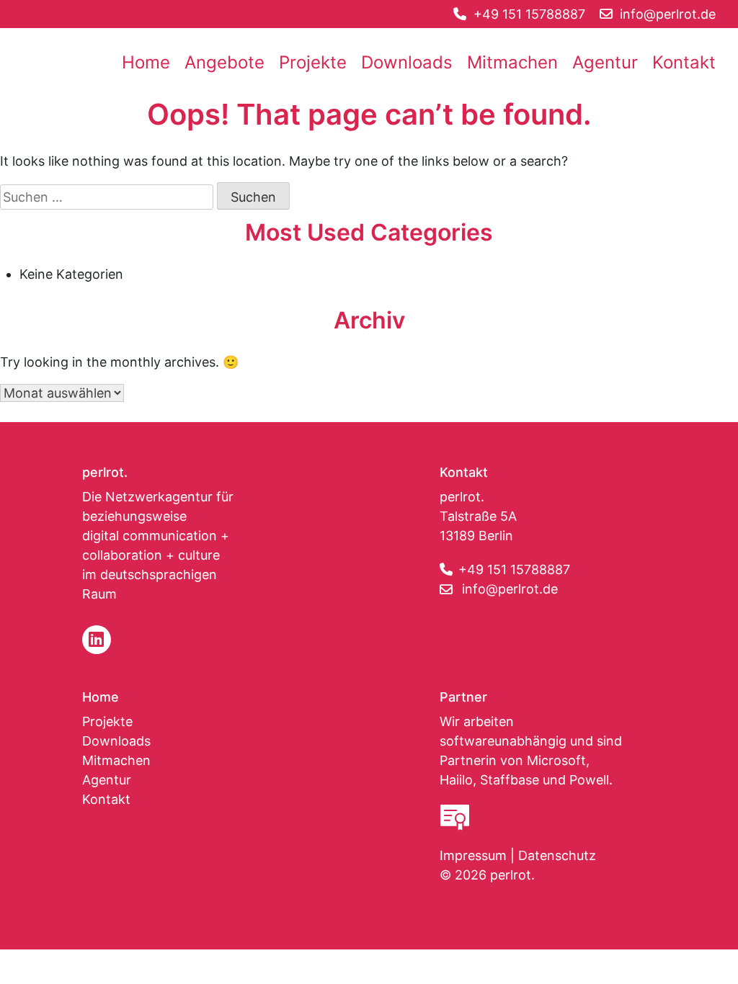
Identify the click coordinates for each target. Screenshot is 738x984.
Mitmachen (512, 62)
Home (146, 62)
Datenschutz (557, 855)
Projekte (313, 62)
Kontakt (684, 62)
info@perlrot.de (510, 588)
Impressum (473, 855)
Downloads (407, 62)
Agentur (605, 62)
